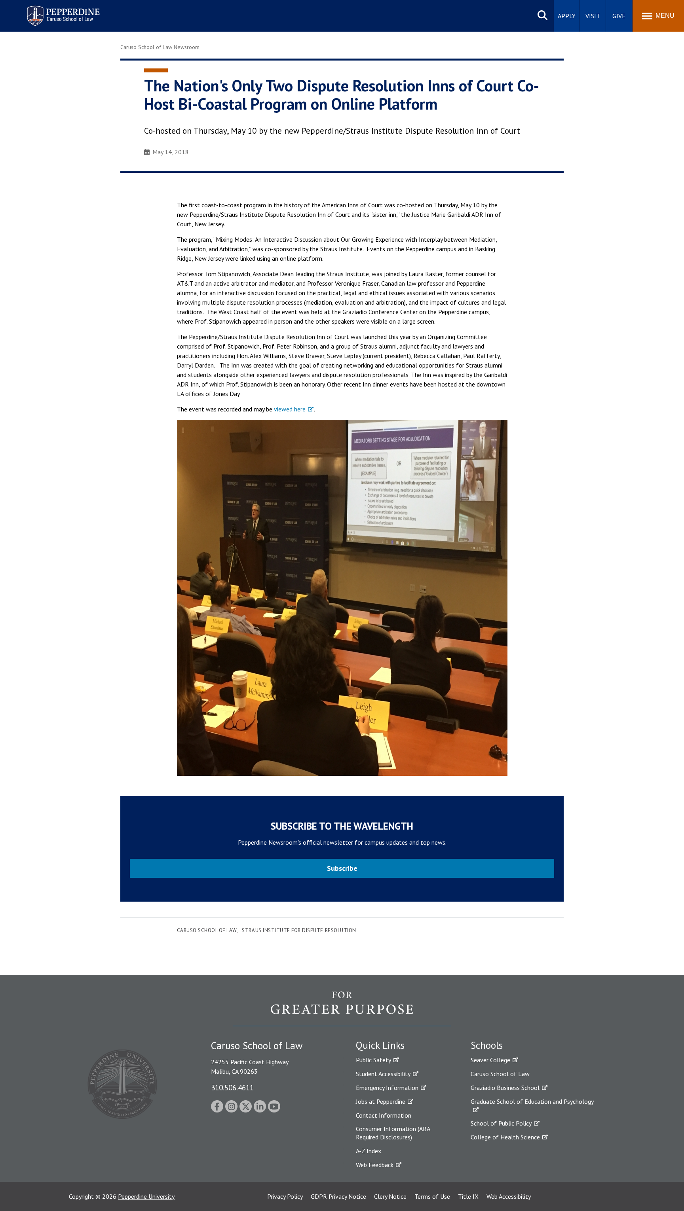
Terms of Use (432, 1196)
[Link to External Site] (342, 1008)
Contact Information (383, 1115)
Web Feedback (374, 1165)
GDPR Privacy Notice (338, 1196)
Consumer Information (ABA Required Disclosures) (393, 1133)
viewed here (290, 409)
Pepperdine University (146, 1196)
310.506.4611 (232, 1087)
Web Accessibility (508, 1196)
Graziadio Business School (505, 1088)
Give (618, 16)
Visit (592, 16)
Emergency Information (387, 1088)
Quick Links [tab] (380, 1045)
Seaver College (490, 1060)
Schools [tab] (487, 1045)
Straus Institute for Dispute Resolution (299, 930)
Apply (567, 16)
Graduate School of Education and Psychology (532, 1101)
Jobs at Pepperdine (380, 1101)
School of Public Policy (501, 1123)
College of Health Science (505, 1137)
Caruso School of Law (207, 930)
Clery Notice (390, 1196)
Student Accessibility (383, 1074)
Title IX (468, 1196)
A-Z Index (368, 1151)
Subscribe (342, 868)
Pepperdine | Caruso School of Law (62, 11)
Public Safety (373, 1060)
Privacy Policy (285, 1196)
